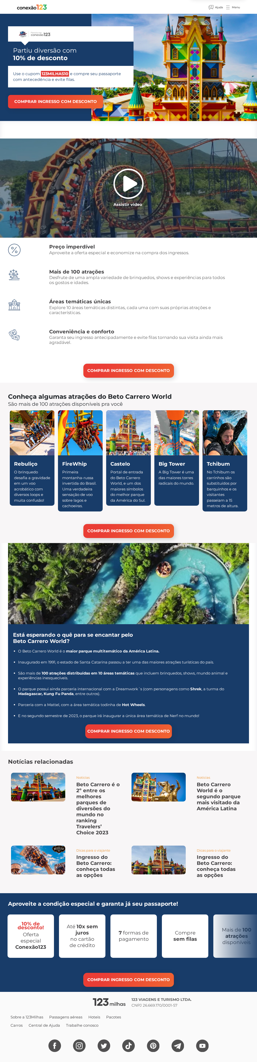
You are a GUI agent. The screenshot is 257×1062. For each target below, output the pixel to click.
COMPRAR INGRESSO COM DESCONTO (55, 101)
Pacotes (113, 1017)
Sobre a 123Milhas (27, 1017)
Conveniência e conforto (81, 332)
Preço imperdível (72, 247)
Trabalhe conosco (82, 1025)
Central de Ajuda (44, 1025)
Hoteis (94, 1017)
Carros (17, 1025)
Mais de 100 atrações (76, 272)
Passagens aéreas (65, 1017)
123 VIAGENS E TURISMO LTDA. (161, 999)
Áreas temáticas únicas (80, 302)
